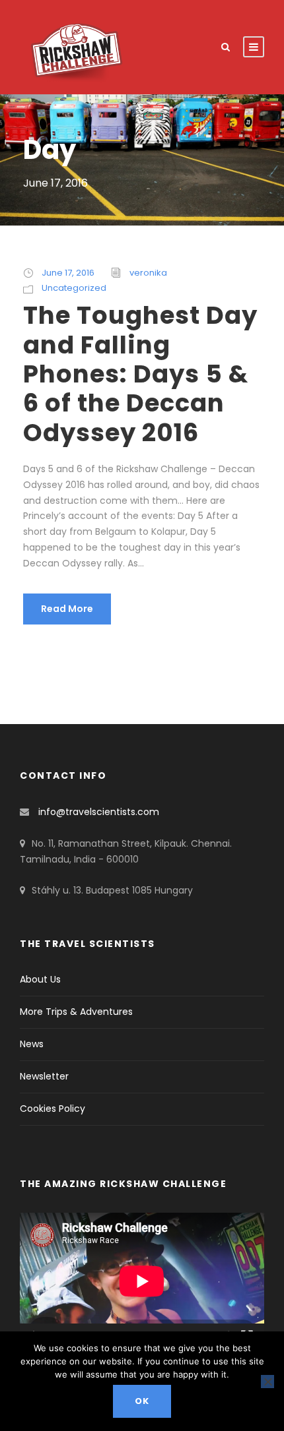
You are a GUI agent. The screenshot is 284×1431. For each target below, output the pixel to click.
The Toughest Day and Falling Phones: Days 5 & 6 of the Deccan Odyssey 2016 (140, 374)
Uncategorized (74, 288)
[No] (267, 1381)
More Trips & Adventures (76, 1011)
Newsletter (44, 1076)
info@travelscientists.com (98, 811)
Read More (67, 608)
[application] (142, 1281)
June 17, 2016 (68, 272)
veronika (148, 272)
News (32, 1043)
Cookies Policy (52, 1108)
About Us (40, 979)
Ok (142, 1401)
